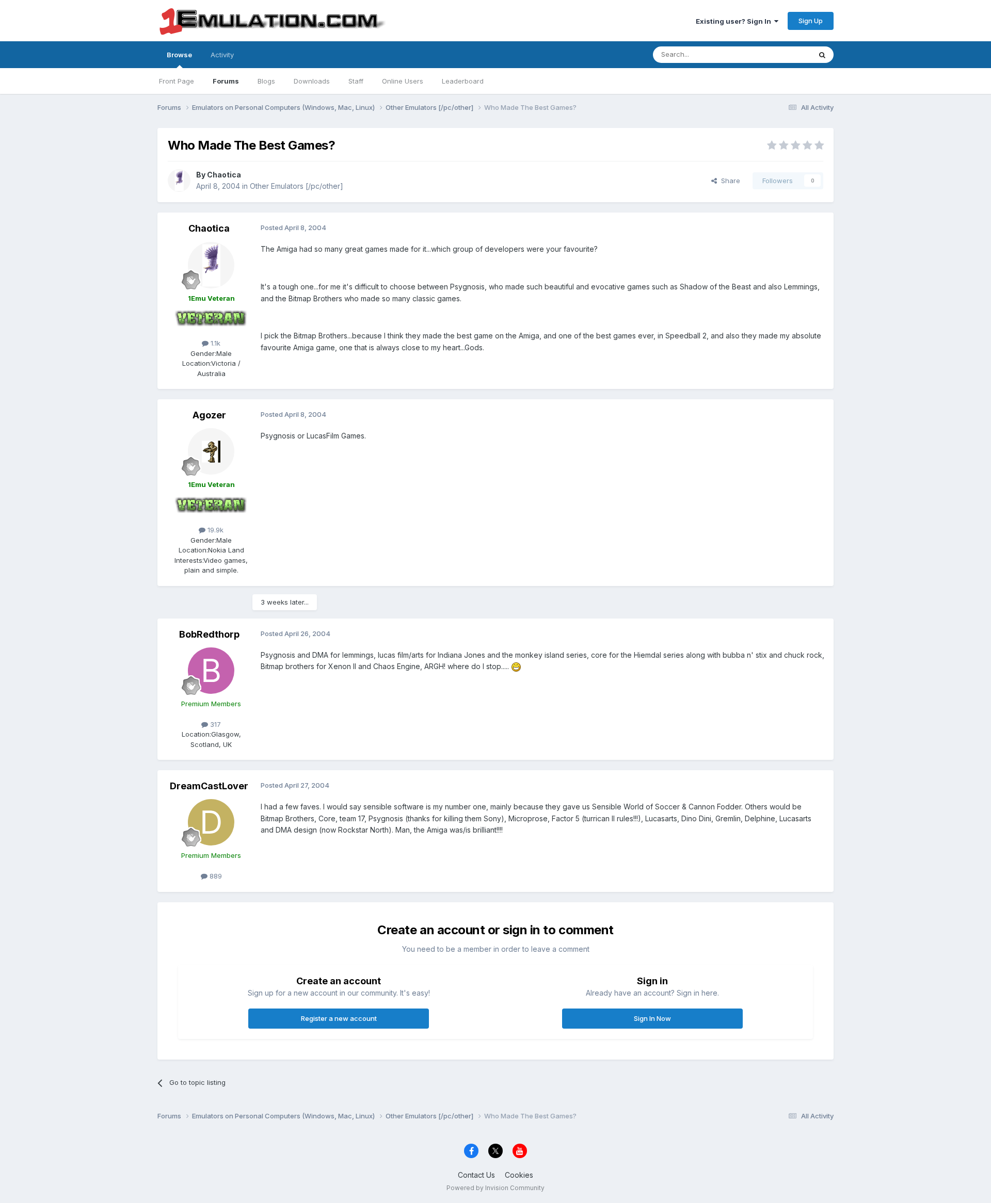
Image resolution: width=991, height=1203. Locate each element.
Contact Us (476, 1175)
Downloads (312, 81)
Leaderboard (463, 81)
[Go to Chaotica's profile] (179, 180)
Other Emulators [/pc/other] (296, 186)
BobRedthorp (209, 634)
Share (728, 180)
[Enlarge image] (516, 666)
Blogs (266, 81)
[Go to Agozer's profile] (211, 451)
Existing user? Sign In (735, 21)
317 (214, 724)
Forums (226, 81)
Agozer (209, 415)
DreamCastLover (209, 786)
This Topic (780, 54)
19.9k (214, 530)
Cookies (519, 1175)
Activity (222, 55)
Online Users (402, 81)
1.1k (214, 343)
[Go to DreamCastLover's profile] (211, 822)
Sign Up (810, 21)
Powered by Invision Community (495, 1188)
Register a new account (339, 1018)
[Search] (822, 54)
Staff (355, 81)
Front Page (176, 81)
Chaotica (224, 174)
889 (214, 876)
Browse (179, 55)
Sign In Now (652, 1018)
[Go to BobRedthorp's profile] (211, 670)
